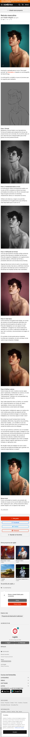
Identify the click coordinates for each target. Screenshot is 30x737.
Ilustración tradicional (6, 661)
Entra (17, 600)
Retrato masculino (5, 654)
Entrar (27, 4)
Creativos (20, 702)
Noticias (13, 711)
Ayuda (20, 711)
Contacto (9, 711)
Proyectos (7, 702)
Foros (16, 702)
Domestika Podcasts (5, 705)
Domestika (3, 711)
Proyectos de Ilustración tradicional (12, 616)
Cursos (2, 702)
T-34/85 (3, 579)
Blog (17, 711)
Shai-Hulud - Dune (5, 560)
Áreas (3, 680)
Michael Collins (19, 560)
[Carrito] (22, 5)
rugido (14, 542)
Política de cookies (19, 727)
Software (4, 683)
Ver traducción (4, 509)
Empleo (12, 702)
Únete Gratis (17, 604)
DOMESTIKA (8, 5)
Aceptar (15, 732)
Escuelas (25, 702)
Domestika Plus (14, 705)
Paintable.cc (11, 72)
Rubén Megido (11, 17)
